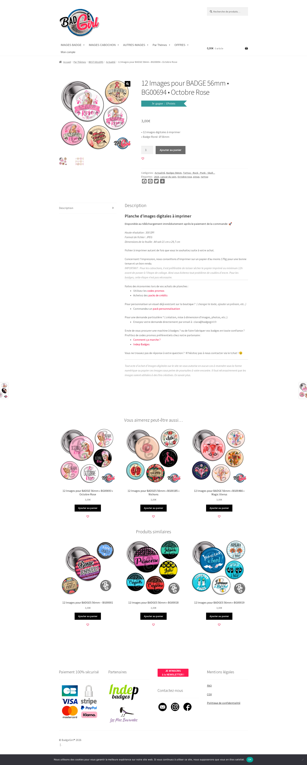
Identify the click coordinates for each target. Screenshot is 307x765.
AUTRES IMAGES (134, 44)
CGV (209, 694)
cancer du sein (168, 176)
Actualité (110, 62)
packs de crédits (158, 295)
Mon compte (68, 52)
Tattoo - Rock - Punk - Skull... (199, 172)
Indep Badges (141, 344)
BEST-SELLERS (96, 62)
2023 (156, 176)
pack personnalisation (166, 308)
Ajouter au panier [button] (87, 508)
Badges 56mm (174, 172)
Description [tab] (66, 208)
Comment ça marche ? (147, 339)
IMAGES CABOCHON (102, 44)
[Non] (302, 759)
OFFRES (179, 44)
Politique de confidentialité (223, 703)
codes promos (155, 290)
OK (250, 759)
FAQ (209, 685)
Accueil (67, 62)
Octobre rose (184, 176)
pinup (196, 176)
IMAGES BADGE (71, 44)
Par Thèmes (160, 44)
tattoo (204, 176)
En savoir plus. (182, 375)
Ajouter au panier (170, 150)
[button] (127, 84)
